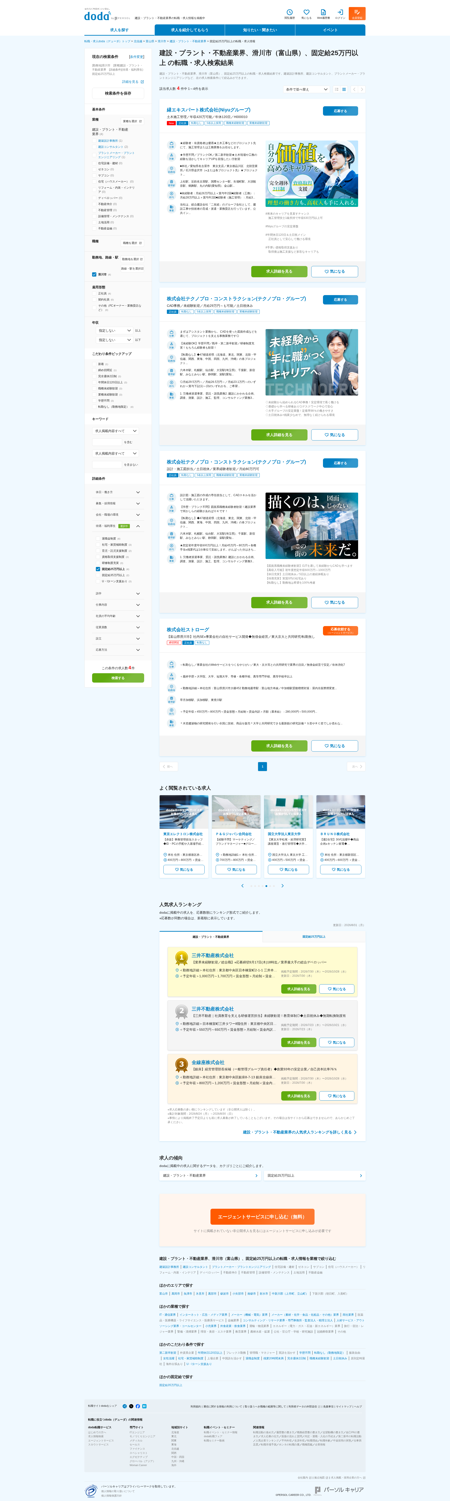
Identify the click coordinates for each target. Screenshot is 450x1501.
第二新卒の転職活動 (349, 1436)
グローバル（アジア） (142, 1461)
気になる (337, 271)
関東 (173, 1440)
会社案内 (303, 1477)
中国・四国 (177, 1456)
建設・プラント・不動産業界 (188, 41)
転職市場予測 (268, 1444)
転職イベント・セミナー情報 (220, 1432)
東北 (173, 1436)
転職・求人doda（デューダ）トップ (107, 41)
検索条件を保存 (118, 93)
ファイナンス (137, 1448)
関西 (173, 1453)
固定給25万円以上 (281, 1175)
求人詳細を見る (279, 271)
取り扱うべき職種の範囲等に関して (265, 1406)
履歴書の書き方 (285, 1432)
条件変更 (136, 57)
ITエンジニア (137, 1432)
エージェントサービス (101, 1440)
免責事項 (328, 1406)
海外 (173, 1465)
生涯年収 (299, 1440)
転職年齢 (325, 1440)
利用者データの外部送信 (303, 1406)
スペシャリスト (139, 1453)
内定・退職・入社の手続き (320, 1436)
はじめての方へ (97, 1432)
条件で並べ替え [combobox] (297, 89)
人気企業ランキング (267, 1440)
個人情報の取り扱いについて (118, 1491)
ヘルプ (358, 1406)
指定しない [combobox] (107, 330)
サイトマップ (344, 1406)
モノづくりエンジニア (142, 1436)
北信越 (138, 41)
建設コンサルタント (111, 146)
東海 (173, 1444)
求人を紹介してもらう (190, 30)
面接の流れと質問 (291, 1436)
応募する (340, 111)
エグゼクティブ (139, 1456)
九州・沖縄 (177, 1461)
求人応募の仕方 (270, 1436)
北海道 (175, 1432)
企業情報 (320, 1444)
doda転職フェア (213, 1436)
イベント (330, 30)
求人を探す (119, 30)
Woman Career (138, 1465)
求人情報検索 (96, 1436)
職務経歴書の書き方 (308, 1432)
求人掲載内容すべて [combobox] (110, 431)
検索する (118, 678)
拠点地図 (319, 1477)
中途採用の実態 (342, 1440)
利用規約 (196, 1406)
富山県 (150, 41)
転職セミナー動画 (214, 1440)
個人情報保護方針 (111, 1495)
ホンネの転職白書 (289, 1444)
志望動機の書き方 (333, 1432)
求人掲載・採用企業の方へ (346, 1477)
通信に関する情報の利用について (222, 1406)
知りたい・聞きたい (260, 30)
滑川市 (162, 41)
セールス (135, 1444)
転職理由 (312, 1440)
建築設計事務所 (108, 140)
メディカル (136, 1440)
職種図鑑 (307, 1444)
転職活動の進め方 (263, 1432)
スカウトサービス (98, 1444)
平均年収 (286, 1440)
